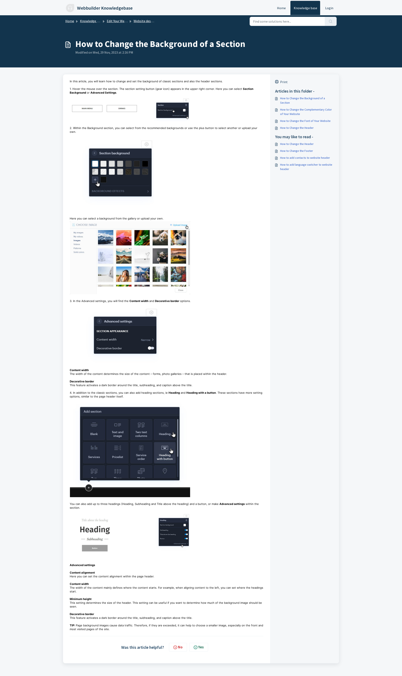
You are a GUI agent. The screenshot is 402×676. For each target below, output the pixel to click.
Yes (201, 647)
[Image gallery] (166, 257)
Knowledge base (305, 8)
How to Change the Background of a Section (302, 100)
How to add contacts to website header (305, 158)
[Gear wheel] (166, 108)
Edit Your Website (119, 21)
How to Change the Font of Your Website (305, 121)
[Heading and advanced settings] (166, 533)
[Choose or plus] (166, 173)
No (180, 647)
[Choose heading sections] (166, 448)
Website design (144, 21)
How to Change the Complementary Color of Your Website (306, 112)
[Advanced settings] (166, 333)
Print (284, 82)
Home (281, 8)
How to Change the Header (297, 128)
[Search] (331, 21)
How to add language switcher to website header (306, 167)
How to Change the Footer (296, 151)
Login (329, 8)
